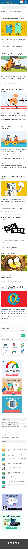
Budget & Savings (8, 119)
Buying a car (3, 160)
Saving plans (19, 167)
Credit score (13, 46)
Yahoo (22, 83)
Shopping (3, 169)
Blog (14, 545)
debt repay (20, 169)
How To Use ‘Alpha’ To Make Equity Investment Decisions (12, 288)
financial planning (11, 170)
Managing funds (16, 163)
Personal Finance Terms (20, 46)
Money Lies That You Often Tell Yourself (10, 422)
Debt (14, 160)
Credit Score (22, 347)
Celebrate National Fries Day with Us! (9, 424)
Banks (6, 247)
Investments (3, 210)
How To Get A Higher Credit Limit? (12, 18)
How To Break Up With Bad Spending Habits (10, 432)
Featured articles (18, 160)
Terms (18, 545)
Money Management (22, 119)
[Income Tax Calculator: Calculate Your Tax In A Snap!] (12, 413)
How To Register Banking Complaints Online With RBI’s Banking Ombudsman (17, 477)
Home (7, 4)
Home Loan (5, 353)
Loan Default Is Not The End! (14, 467)
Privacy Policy (21, 547)
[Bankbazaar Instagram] (16, 543)
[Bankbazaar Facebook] (13, 543)
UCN (2, 48)
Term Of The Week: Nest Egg (10, 253)
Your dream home (11, 169)
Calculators (22, 353)
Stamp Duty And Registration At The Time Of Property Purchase (17, 450)
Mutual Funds (8, 83)
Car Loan (14, 353)
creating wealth (9, 160)
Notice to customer (23, 545)
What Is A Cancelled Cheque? (14, 445)
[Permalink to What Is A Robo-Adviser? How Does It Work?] (14, 196)
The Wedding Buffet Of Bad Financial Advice (10, 437)
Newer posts (23, 330)
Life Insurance (9, 163)
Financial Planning (15, 208)
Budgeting (22, 158)
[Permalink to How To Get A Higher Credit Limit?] (14, 36)
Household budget (18, 161)
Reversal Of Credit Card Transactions (15, 463)
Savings (24, 167)
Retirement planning (5, 167)
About (2, 545)
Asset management (9, 158)
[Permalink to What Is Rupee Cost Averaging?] (14, 71)
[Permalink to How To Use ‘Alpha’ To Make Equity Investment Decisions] (14, 306)
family (6, 170)
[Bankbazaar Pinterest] (19, 543)
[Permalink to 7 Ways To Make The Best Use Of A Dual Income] (14, 146)
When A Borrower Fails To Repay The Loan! (17, 458)
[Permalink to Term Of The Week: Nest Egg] (14, 270)
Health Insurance (11, 161)
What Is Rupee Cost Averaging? (11, 54)
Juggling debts (15, 119)
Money (2, 165)
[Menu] (25, 2)
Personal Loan (14, 347)
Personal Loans (14, 121)
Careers (5, 545)
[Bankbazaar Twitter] (8, 543)
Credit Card (5, 347)
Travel (6, 169)
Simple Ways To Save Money (7, 429)
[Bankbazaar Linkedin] (11, 543)
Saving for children (13, 167)
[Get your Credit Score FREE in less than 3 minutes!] (12, 377)
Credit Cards (7, 46)
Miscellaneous (22, 163)
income (16, 170)
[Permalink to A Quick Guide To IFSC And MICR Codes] (14, 237)
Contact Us (10, 545)
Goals (6, 161)
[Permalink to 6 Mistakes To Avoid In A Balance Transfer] (14, 108)
